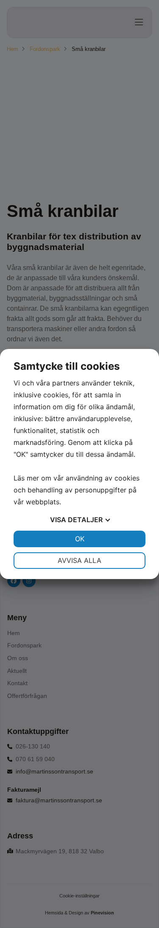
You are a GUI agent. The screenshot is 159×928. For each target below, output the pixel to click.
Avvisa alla (79, 560)
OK (79, 538)
